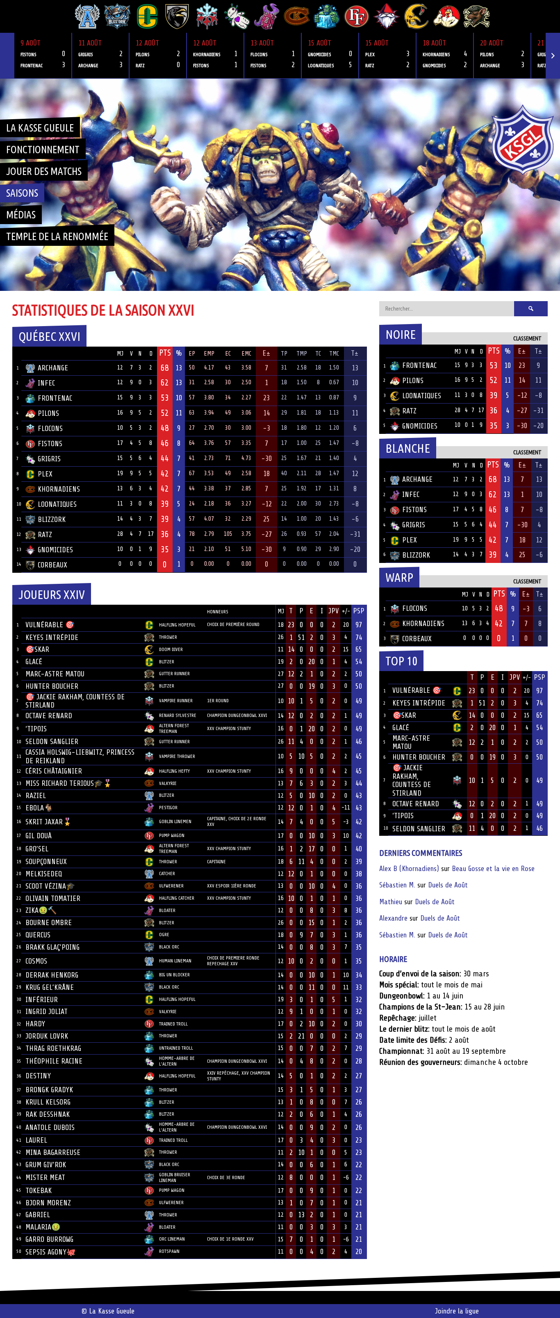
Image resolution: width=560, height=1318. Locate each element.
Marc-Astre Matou (54, 674)
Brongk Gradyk (49, 1090)
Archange (53, 368)
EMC (246, 353)
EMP (209, 353)
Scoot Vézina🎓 (50, 886)
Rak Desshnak (47, 1114)
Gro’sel (36, 849)
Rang (16, 611)
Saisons (22, 193)
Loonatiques (57, 504)
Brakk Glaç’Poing (52, 947)
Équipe (36, 353)
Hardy (35, 1024)
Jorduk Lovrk (46, 1036)
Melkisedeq (43, 874)
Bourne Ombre (48, 923)
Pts (165, 353)
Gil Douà (38, 836)
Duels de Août (448, 885)
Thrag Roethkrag (53, 1048)
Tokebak (38, 1190)
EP (192, 353)
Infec (46, 383)
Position (168, 612)
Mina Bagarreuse (52, 1152)
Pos (16, 353)
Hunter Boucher (51, 686)
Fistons (50, 444)
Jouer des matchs (44, 171)
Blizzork (52, 519)
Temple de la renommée (57, 236)
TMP (301, 353)
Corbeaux (52, 565)
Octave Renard (48, 716)
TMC (334, 353)
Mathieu (390, 902)
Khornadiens (59, 489)
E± (266, 353)
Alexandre (393, 918)
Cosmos (36, 961)
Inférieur (41, 1000)
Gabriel (37, 1215)
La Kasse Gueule (40, 128)
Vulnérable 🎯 (49, 625)
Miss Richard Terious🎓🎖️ (68, 783)
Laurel (36, 1140)
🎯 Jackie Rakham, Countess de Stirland (411, 780)
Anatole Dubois (50, 1127)
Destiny (38, 1076)
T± (355, 353)
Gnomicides (55, 550)
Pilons (48, 413)
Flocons (50, 428)
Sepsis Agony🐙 (50, 1252)
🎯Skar (37, 649)
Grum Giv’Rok (45, 1165)
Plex (45, 474)
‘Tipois (36, 729)
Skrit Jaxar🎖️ (48, 822)
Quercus (37, 935)
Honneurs (217, 612)
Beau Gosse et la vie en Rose (493, 868)
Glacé (33, 662)
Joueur (36, 611)
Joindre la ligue (457, 1311)
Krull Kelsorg (48, 1102)
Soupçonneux (46, 861)
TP (284, 353)
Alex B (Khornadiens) (409, 868)
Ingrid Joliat (46, 1011)
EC (228, 353)
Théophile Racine (53, 1061)
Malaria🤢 (42, 1227)
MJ (120, 353)
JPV (333, 611)
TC (318, 353)
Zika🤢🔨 (41, 910)
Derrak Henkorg (51, 975)
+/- (346, 611)
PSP (358, 611)
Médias (21, 214)
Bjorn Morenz (48, 1203)
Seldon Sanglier (51, 741)
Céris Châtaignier (53, 771)
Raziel (35, 796)
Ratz (45, 535)
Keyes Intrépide (51, 637)
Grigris (49, 459)
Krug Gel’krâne (49, 987)
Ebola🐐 (39, 808)
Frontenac (55, 398)
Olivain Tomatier (52, 898)
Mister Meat (45, 1177)
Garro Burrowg (49, 1239)
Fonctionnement (43, 149)
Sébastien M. (397, 885)
